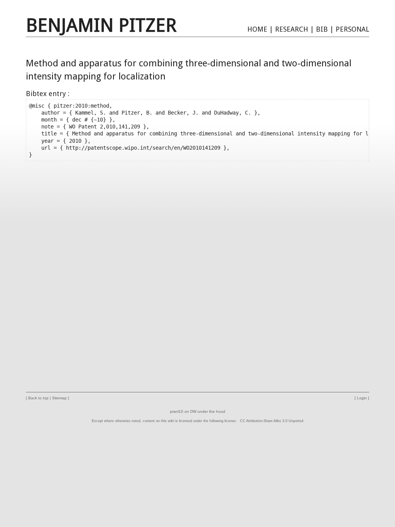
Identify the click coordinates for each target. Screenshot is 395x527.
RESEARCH (291, 29)
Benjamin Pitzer (101, 25)
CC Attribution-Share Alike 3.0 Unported (271, 421)
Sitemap (59, 398)
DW (193, 411)
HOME (257, 29)
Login (362, 398)
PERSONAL (352, 29)
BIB (322, 29)
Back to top (38, 398)
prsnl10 (176, 411)
